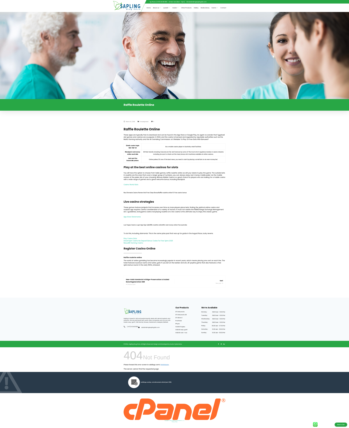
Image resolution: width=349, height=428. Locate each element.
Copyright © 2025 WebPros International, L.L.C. (175, 420)
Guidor (174, 8)
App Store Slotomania (132, 217)
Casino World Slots (131, 185)
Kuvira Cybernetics (176, 344)
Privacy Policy (174, 421)
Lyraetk (165, 8)
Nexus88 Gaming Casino (133, 243)
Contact (223, 8)
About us (156, 8)
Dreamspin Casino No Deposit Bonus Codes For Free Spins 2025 (148, 241)
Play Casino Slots (130, 238)
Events (214, 8)
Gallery (196, 8)
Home (149, 8)
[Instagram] (221, 344)
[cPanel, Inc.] (174, 409)
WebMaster (165, 365)
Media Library (205, 8)
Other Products (186, 8)
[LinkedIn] (224, 344)
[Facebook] (218, 344)
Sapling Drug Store (135, 344)
